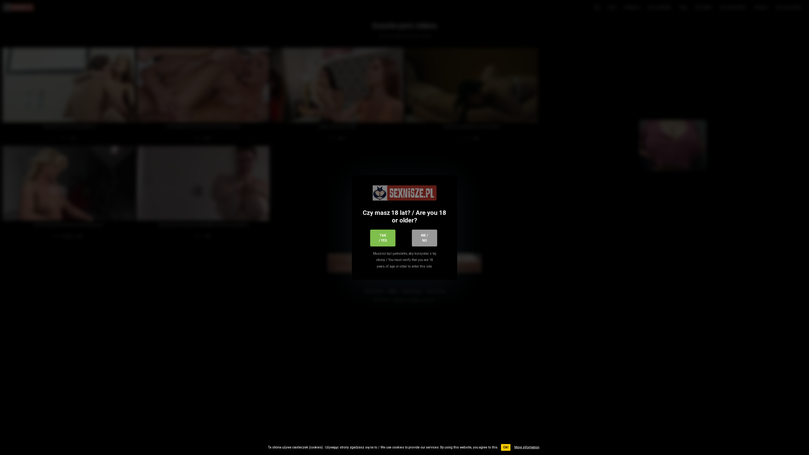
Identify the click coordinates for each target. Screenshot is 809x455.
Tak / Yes (383, 237)
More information (526, 447)
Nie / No (424, 237)
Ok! (505, 447)
